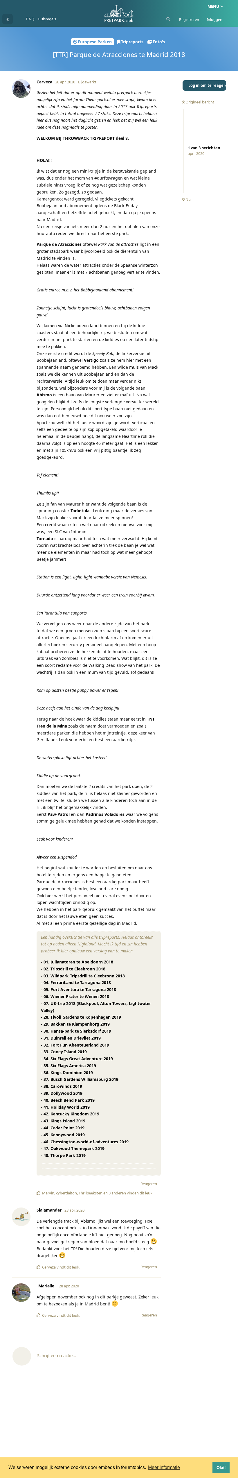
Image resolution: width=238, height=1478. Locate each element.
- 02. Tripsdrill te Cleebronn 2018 (73, 969)
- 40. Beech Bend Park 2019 (68, 1100)
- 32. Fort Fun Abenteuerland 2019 (75, 1045)
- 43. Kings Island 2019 (63, 1121)
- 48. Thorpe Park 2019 (63, 1155)
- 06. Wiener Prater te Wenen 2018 (75, 996)
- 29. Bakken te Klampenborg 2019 (75, 1024)
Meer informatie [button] (164, 1467)
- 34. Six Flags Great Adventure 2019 (77, 1058)
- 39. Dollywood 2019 (61, 1093)
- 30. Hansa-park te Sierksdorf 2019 (76, 1031)
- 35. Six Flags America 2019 (68, 1065)
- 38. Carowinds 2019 (61, 1086)
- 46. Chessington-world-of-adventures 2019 (85, 1141)
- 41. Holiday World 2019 (65, 1107)
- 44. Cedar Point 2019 (62, 1128)
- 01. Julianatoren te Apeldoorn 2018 (77, 962)
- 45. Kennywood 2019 (63, 1134)
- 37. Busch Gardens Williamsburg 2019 (79, 1079)
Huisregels (47, 19)
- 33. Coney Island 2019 (64, 1051)
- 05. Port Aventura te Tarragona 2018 (78, 989)
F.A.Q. (30, 19)
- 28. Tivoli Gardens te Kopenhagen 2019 (81, 1017)
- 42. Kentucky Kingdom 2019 (70, 1114)
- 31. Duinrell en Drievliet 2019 (71, 1038)
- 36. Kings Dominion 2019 (67, 1072)
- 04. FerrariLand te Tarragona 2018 (76, 982)
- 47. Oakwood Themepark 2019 (72, 1148)
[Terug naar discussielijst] (7, 19)
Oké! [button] (221, 1467)
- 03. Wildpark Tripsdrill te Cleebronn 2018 (83, 976)
